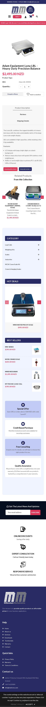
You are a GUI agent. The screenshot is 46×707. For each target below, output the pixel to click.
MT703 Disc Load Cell (13, 384)
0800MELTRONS (12, 2)
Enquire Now (13, 94)
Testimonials (8, 641)
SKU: (4, 82)
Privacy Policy (9, 659)
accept (30, 704)
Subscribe (35, 512)
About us (7, 631)
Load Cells (8, 245)
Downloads (8, 638)
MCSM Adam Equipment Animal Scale (12, 205)
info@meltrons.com (33, 2)
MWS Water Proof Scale (23, 325)
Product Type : (7, 78)
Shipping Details (23, 121)
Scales (7, 254)
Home (6, 628)
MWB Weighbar (11, 371)
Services (7, 635)
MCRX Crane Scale (12, 359)
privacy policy (17, 704)
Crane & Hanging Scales (13, 269)
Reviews (23, 114)
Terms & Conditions (11, 665)
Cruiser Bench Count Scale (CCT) (33, 205)
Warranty (7, 644)
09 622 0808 (22, 2)
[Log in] (26, 17)
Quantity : (6, 86)
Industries (8, 259)
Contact (7, 647)
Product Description (22, 108)
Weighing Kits (10, 250)
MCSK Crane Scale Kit (12, 264)
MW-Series (9, 347)
